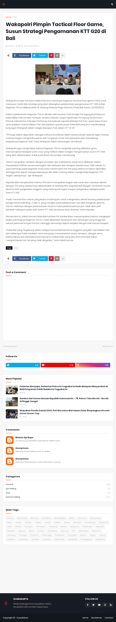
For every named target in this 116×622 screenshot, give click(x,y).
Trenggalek (72, 539)
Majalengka (87, 526)
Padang (41, 531)
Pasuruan (65, 531)
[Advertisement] (58, 569)
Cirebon (57, 522)
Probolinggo (47, 535)
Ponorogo (23, 535)
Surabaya (35, 539)
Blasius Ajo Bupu (24, 437)
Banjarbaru (46, 518)
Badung (10, 518)
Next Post (107, 346)
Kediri (9, 526)
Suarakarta (22, 617)
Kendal (18, 526)
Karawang (103, 522)
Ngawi (31, 531)
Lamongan (40, 526)
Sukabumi (11, 539)
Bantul (72, 518)
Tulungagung (86, 539)
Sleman (83, 535)
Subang (102, 535)
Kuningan (29, 526)
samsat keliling (58, 497)
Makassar (100, 526)
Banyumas (82, 518)
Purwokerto (72, 535)
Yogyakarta (100, 539)
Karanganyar (90, 522)
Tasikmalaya (59, 539)
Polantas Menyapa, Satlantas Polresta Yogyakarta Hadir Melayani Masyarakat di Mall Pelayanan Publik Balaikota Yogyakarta (64, 388)
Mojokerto (11, 531)
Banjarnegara (60, 518)
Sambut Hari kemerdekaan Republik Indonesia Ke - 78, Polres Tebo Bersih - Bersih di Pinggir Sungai (64, 400)
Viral (58, 493)
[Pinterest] (51, 55)
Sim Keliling (58, 488)
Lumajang (53, 526)
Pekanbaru (96, 531)
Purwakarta (59, 535)
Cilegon (38, 522)
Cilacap (28, 522)
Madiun (64, 526)
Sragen (93, 535)
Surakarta (47, 539)
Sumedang (23, 539)
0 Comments (33, 46)
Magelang (75, 526)
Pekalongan (84, 531)
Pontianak (34, 535)
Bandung (34, 518)
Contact (109, 617)
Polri (15, 17)
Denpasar (77, 522)
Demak (67, 522)
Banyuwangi (95, 518)
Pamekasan (52, 531)
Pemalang (11, 535)
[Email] (57, 55)
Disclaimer (96, 617)
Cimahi (48, 522)
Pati (73, 531)
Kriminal (58, 484)
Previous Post (10, 346)
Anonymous (22, 448)
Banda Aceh (22, 518)
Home (8, 17)
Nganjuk (22, 531)
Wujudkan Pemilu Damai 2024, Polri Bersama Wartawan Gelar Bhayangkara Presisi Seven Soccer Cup (64, 412)
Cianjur (18, 522)
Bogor (9, 522)
